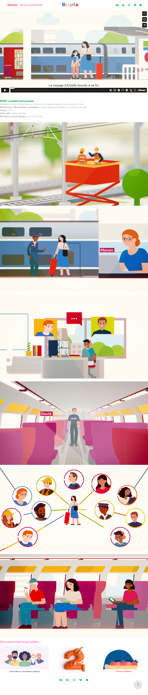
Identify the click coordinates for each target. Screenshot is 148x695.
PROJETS (12, 5)
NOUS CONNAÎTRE (31, 5)
